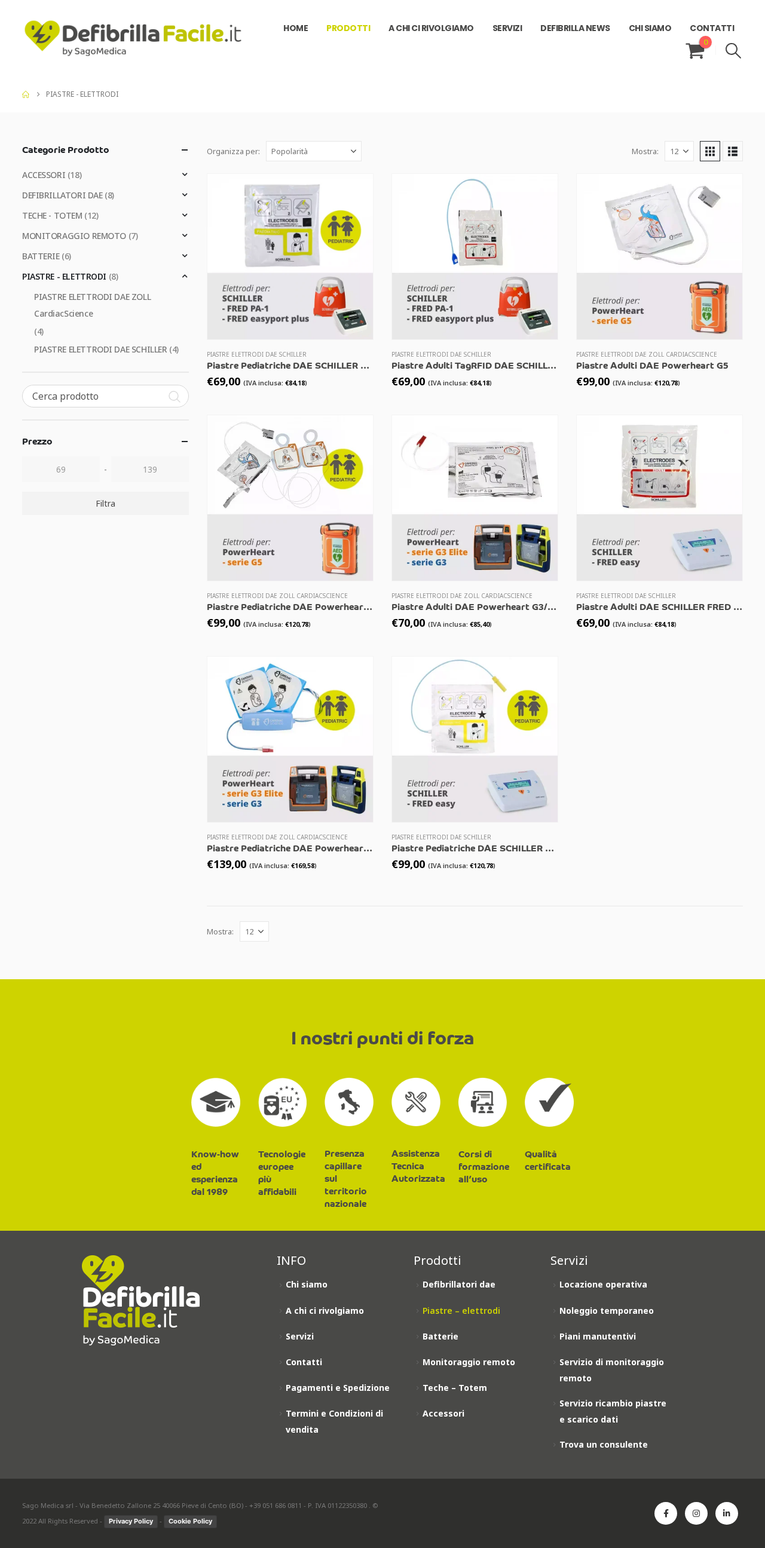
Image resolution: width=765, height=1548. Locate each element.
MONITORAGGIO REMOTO (74, 235)
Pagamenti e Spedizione (338, 1387)
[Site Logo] (133, 38)
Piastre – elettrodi (461, 1310)
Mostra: (645, 151)
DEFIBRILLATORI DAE (62, 195)
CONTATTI (712, 28)
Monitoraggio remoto (469, 1362)
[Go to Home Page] (25, 94)
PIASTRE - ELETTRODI (64, 276)
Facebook (665, 1513)
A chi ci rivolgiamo (325, 1310)
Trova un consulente (603, 1444)
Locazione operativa (603, 1284)
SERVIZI (507, 28)
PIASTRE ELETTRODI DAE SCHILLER (257, 354)
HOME (295, 28)
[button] (733, 50)
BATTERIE (41, 256)
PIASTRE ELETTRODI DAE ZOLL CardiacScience (646, 354)
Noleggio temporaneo (606, 1310)
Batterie (440, 1336)
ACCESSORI (43, 174)
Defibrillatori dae (459, 1284)
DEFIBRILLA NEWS (575, 28)
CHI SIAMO (650, 28)
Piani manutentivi (597, 1336)
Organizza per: (233, 151)
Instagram (696, 1513)
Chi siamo (307, 1284)
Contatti (304, 1362)
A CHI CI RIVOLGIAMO (431, 28)
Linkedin (726, 1513)
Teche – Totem (455, 1387)
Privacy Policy (131, 1521)
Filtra (105, 503)
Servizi (300, 1336)
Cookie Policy (190, 1521)
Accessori (443, 1413)
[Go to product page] (290, 256)
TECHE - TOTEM (52, 215)
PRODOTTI (348, 28)
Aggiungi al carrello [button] (353, 193)
